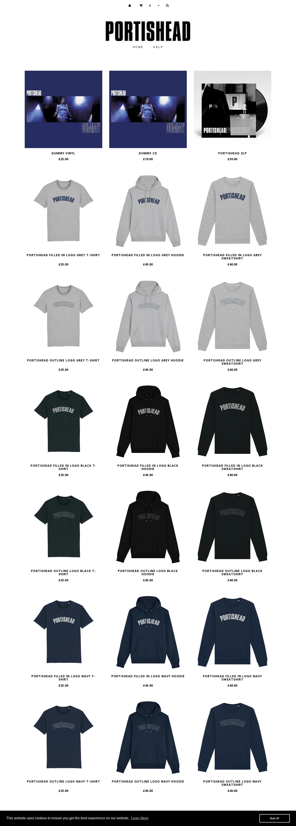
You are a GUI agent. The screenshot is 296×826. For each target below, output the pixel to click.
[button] (149, 5)
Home (138, 47)
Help (158, 47)
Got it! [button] (274, 818)
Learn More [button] (139, 818)
